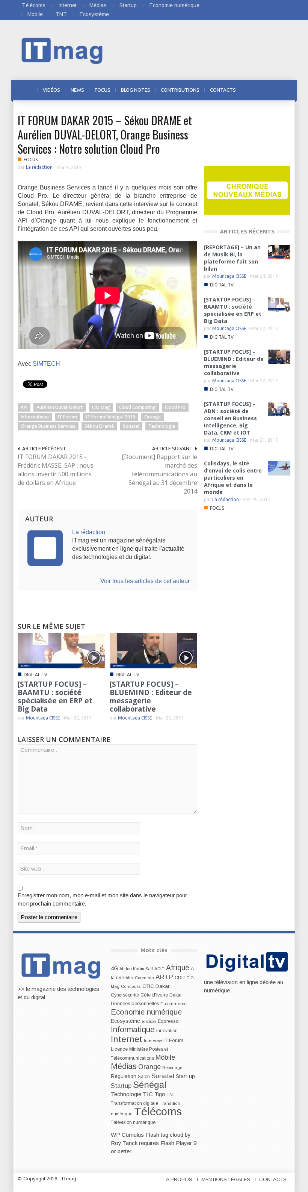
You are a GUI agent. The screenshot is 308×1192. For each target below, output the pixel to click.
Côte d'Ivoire (154, 995)
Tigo (159, 1094)
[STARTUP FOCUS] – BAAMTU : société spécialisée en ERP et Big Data (55, 696)
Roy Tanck (124, 1143)
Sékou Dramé (99, 426)
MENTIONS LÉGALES (225, 1179)
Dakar (175, 995)
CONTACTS (223, 89)
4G (114, 968)
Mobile (35, 14)
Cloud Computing (137, 407)
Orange (152, 416)
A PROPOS (179, 1179)
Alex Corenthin (139, 977)
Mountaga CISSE (43, 717)
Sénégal (149, 1085)
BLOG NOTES (135, 89)
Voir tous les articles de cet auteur (145, 581)
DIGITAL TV (35, 674)
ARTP (164, 977)
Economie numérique (174, 5)
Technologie (161, 426)
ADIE (159, 968)
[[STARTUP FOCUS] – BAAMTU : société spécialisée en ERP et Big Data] (61, 650)
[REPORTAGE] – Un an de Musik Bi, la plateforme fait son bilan (232, 258)
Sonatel (131, 426)
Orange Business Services (48, 426)
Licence (119, 1049)
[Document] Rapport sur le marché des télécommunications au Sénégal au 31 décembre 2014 (159, 474)
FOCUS (102, 89)
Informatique (35, 416)
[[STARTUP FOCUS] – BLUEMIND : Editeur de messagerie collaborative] (153, 650)
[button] (282, 89)
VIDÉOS (51, 89)
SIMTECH (46, 363)
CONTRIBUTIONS (180, 89)
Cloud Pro (175, 407)
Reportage (172, 1067)
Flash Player (176, 1143)
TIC (148, 1094)
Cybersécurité (125, 995)
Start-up (185, 1076)
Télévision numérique (133, 1122)
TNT (61, 14)
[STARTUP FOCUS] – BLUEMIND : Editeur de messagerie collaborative (151, 696)
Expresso (168, 1021)
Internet (67, 5)
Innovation (167, 1030)
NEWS (77, 89)
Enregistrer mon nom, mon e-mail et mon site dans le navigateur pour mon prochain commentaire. (102, 899)
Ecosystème (94, 14)
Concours (131, 986)
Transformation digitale (134, 1103)
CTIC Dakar (155, 986)
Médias (98, 5)
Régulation (123, 1076)
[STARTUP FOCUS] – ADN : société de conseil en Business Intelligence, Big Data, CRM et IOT (230, 418)
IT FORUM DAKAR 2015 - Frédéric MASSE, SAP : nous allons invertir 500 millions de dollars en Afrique (56, 470)
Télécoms (33, 5)
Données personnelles (135, 1003)
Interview (153, 1040)
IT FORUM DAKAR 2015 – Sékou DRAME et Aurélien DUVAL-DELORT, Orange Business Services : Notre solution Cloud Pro (105, 134)
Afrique (177, 968)
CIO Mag (101, 407)
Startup (128, 5)
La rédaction (39, 167)
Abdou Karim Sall (136, 968)
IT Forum (67, 416)
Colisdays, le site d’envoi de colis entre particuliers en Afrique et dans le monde (233, 477)
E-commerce (173, 1003)
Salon (144, 1076)
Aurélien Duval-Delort (59, 407)
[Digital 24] (247, 190)
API (24, 407)
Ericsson (149, 1021)
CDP (180, 977)
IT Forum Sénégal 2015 (110, 416)
